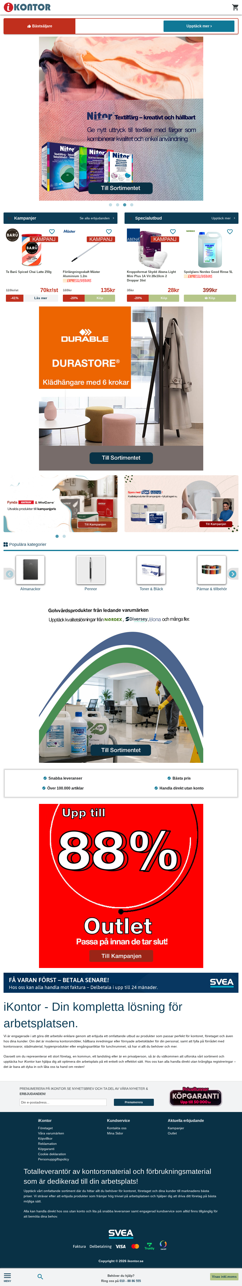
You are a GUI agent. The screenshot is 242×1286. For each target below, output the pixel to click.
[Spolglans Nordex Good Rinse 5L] (210, 250)
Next (232, 574)
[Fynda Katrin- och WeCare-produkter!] (60, 503)
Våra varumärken (51, 1133)
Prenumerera (134, 1102)
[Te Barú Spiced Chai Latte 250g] (32, 250)
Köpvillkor (45, 1138)
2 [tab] (117, 205)
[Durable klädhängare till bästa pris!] (121, 388)
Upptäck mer (197, 26)
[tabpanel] (121, 119)
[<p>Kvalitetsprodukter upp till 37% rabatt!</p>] (181, 503)
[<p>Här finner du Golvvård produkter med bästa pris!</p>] (121, 681)
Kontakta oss (116, 1128)
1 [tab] (110, 205)
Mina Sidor (115, 1133)
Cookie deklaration (52, 1154)
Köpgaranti (46, 1149)
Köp (211, 298)
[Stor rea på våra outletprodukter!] (121, 886)
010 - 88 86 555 (130, 1281)
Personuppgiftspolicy (53, 1159)
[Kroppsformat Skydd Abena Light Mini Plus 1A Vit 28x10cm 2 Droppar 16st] (153, 250)
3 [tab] (124, 205)
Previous (9, 574)
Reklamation (47, 1144)
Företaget (45, 1128)
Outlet (172, 1133)
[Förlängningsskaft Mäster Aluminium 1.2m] (89, 250)
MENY (7, 1281)
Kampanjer (176, 1128)
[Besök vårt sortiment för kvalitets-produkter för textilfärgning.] (121, 119)
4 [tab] (131, 205)
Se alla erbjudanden (95, 218)
